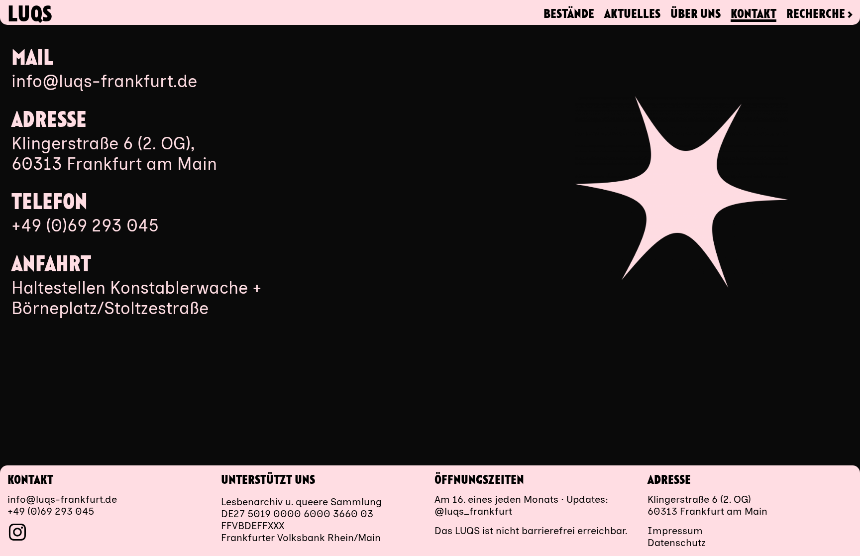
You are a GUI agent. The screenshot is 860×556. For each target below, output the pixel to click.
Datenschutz (676, 543)
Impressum (675, 531)
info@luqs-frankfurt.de (104, 81)
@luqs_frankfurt (473, 511)
